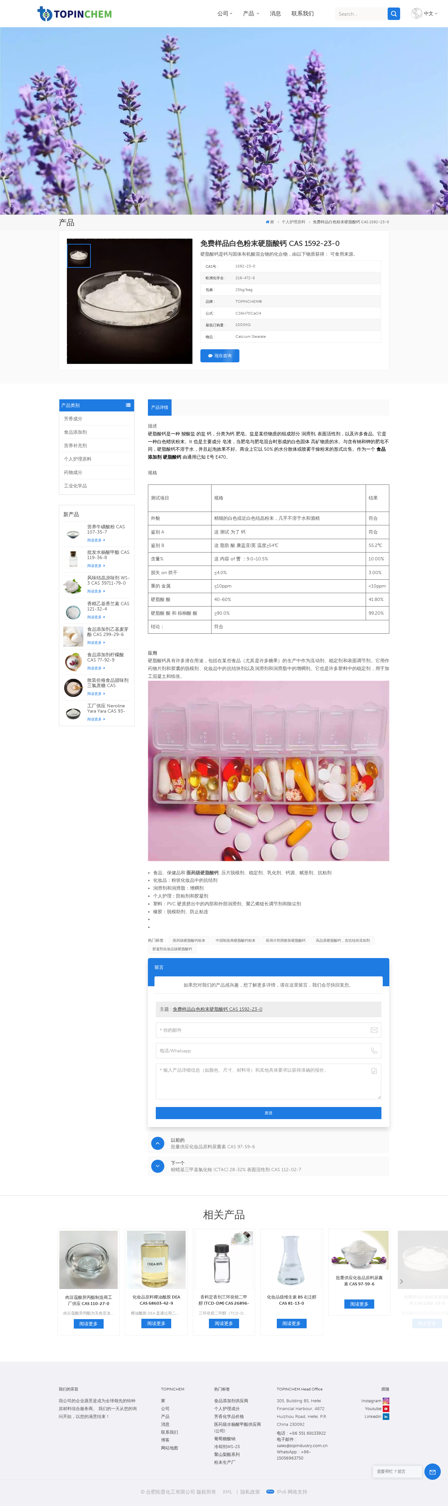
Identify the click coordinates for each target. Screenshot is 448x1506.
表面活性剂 (328, 433)
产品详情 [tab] (159, 407)
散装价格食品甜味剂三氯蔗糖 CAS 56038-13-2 (108, 683)
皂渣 (227, 441)
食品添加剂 (75, 432)
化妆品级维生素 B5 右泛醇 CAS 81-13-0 (291, 1300)
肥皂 (240, 433)
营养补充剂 (75, 445)
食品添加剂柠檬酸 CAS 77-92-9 (105, 657)
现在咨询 (223, 355)
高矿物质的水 (324, 441)
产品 (249, 13)
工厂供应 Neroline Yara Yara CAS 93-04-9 (106, 708)
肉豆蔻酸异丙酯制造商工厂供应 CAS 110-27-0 (88, 1300)
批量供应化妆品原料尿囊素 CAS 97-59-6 (359, 1280)
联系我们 (303, 13)
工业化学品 (75, 485)
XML (228, 1492)
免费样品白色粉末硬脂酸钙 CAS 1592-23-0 (217, 1009)
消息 (275, 13)
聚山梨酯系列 (227, 1454)
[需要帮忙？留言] (432, 1471)
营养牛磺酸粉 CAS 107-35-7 (106, 529)
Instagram (371, 1400)
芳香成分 (73, 418)
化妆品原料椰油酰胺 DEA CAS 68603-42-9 (156, 1300)
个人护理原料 (78, 459)
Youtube (373, 1408)
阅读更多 (95, 540)
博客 (165, 1440)
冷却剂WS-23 (227, 1446)
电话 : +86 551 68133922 (301, 1433)
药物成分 (73, 472)
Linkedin (373, 1416)
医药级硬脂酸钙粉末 (189, 940)
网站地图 (169, 1447)
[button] (401, 1282)
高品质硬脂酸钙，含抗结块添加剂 (343, 940)
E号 (210, 457)
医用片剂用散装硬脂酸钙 (286, 940)
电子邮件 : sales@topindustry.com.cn (302, 1442)
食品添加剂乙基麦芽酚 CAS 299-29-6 (108, 631)
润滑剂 (308, 433)
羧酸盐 (188, 433)
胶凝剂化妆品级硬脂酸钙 (172, 949)
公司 (223, 13)
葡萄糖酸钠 (224, 1438)
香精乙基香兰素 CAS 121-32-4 (108, 606)
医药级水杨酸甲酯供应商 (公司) (237, 1427)
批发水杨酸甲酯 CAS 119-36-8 (108, 555)
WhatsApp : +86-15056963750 (294, 1455)
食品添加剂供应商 (231, 1400)
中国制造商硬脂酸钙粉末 (235, 940)
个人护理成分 (227, 1408)
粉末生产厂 (224, 1462)
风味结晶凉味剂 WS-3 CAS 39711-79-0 (108, 580)
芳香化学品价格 (229, 1416)
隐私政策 (250, 1492)
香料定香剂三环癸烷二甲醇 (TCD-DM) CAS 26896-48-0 (224, 1300)
